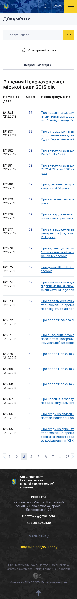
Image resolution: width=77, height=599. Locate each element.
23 (68, 457)
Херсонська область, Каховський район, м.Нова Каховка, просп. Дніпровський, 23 (38, 505)
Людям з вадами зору (38, 547)
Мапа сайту (38, 536)
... (60, 457)
